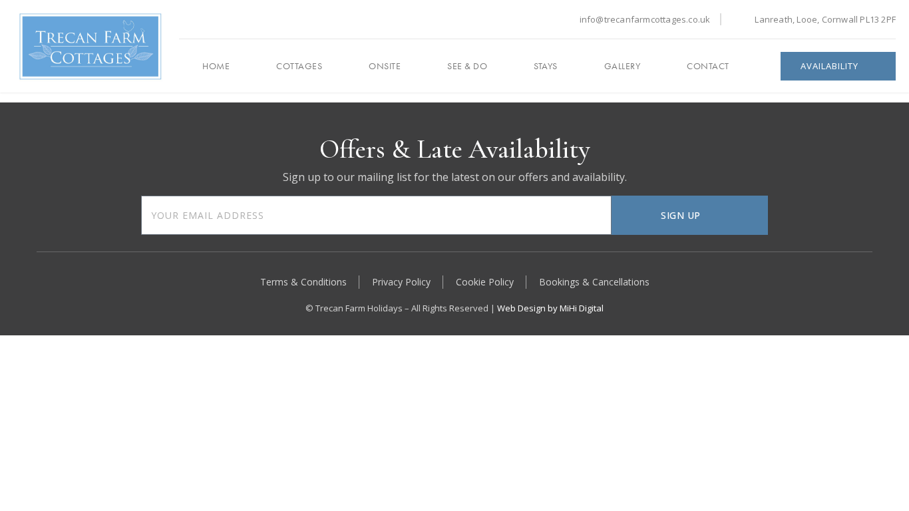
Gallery (622, 66)
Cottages (299, 66)
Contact (708, 66)
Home (216, 66)
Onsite (385, 66)
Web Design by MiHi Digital (550, 308)
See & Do (467, 66)
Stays (546, 66)
